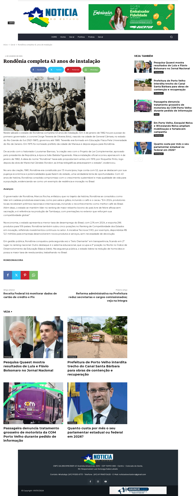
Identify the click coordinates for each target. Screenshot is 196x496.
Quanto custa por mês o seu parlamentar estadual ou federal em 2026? (95, 432)
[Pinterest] (25, 275)
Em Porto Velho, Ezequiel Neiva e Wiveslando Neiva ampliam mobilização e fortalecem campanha (173, 127)
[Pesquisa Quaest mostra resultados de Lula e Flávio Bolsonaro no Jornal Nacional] (33, 337)
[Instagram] (98, 481)
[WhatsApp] (33, 275)
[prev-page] (136, 160)
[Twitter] (16, 275)
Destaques (8, 357)
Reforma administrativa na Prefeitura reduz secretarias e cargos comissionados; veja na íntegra (98, 297)
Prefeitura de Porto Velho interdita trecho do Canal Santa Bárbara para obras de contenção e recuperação (171, 85)
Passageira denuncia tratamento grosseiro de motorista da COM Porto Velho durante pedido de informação (31, 434)
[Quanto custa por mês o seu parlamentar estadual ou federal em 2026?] (97, 403)
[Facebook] (7, 275)
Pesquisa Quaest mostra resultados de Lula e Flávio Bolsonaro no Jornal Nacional (28, 366)
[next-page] (140, 160)
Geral (6, 423)
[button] (171, 37)
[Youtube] (105, 481)
